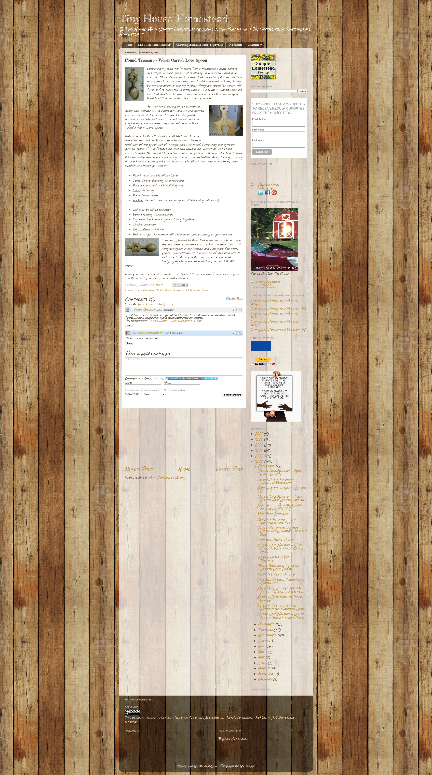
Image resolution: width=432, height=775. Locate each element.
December (266, 466)
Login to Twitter (211, 378)
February (266, 673)
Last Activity (164, 304)
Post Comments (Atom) (167, 477)
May (261, 657)
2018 (259, 433)
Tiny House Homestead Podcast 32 (278, 329)
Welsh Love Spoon (197, 290)
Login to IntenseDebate (174, 378)
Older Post (229, 468)
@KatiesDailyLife (144, 309)
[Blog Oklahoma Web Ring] (233, 739)
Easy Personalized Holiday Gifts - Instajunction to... (280, 590)
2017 (259, 439)
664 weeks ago (165, 310)
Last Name (258, 140)
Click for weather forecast (265, 288)
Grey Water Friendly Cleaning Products (275, 481)
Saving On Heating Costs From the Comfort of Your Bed (282, 531)
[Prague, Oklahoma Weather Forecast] (266, 285)
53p (161, 333)
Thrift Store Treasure (169, 290)
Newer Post (138, 468)
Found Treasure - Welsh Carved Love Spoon (277, 567)
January (265, 679)
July (261, 646)
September (267, 635)
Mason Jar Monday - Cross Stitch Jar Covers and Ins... (281, 498)
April (262, 662)
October (265, 629)
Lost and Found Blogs (275, 539)
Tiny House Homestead (173, 18)
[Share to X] (180, 285)
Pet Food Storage (272, 514)
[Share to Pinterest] (186, 285)
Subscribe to (134, 394)
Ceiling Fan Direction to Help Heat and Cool (277, 521)
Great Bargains (144, 290)
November (266, 624)
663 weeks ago (174, 333)
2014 (258, 455)
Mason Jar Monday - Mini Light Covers (279, 472)
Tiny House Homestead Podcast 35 (278, 308)
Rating (150, 304)
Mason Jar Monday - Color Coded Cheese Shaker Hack (280, 616)
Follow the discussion (240, 298)
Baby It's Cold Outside (276, 574)
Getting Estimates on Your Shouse (279, 598)
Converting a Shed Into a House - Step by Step (199, 44)
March (263, 668)
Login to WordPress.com (193, 378)
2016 (259, 445)
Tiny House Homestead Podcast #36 (275, 302)
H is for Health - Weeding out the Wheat (174, 320)
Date (141, 304)
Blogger (247, 766)
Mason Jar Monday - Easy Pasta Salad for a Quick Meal (280, 548)
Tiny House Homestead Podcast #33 (275, 323)
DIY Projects (235, 44)
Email (167, 382)
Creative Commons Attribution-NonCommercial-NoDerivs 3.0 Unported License (210, 719)
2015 (259, 450)
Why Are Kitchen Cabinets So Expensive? (281, 581)
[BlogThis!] (177, 285)
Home (129, 44)
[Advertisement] (184, 437)
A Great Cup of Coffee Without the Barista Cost (280, 607)
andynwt (211, 766)
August (263, 640)
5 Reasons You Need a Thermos (274, 559)
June (261, 651)
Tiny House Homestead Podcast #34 (275, 315)
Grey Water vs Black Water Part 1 (281, 489)
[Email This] (174, 285)
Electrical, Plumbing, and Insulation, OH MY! (279, 507)
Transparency (255, 44)
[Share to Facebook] (183, 285)
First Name (258, 129)
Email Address (259, 119)
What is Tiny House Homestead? (154, 44)
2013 (259, 461)
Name (128, 382)
